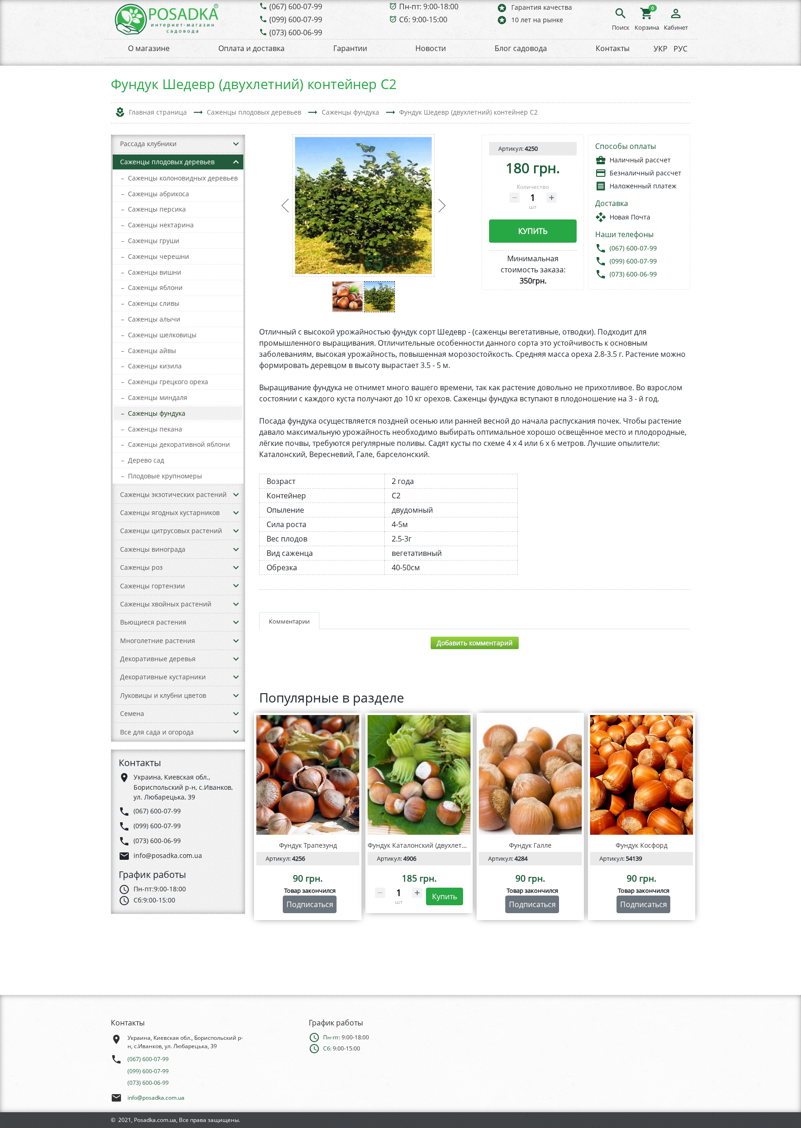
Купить (532, 231)
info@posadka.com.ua (155, 1098)
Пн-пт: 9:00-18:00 (428, 6)
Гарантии (350, 48)
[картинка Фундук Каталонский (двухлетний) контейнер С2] (419, 775)
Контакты (612, 48)
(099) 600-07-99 (295, 19)
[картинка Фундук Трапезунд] (307, 775)
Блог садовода (521, 48)
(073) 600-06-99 (295, 32)
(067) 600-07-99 (295, 6)
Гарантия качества (534, 8)
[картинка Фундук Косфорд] (641, 775)
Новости (430, 48)
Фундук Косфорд (642, 845)
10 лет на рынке (530, 20)
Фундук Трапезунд (308, 845)
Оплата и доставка (251, 48)
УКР (661, 49)
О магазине (149, 48)
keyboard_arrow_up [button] (236, 162)
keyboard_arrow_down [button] (236, 143)
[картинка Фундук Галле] (530, 775)
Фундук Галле (530, 845)
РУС (680, 49)
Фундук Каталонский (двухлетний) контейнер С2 (445, 845)
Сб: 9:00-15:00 (423, 19)
